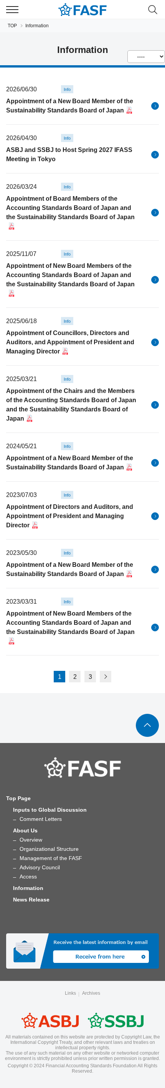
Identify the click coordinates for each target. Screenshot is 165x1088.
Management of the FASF (51, 858)
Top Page (18, 798)
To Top (147, 725)
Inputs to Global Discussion (50, 810)
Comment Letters (41, 819)
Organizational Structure (49, 849)
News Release (31, 899)
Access (28, 876)
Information (28, 888)
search (153, 9)
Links (70, 993)
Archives (91, 993)
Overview (31, 840)
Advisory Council (40, 867)
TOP (12, 25)
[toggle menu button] (12, 9)
